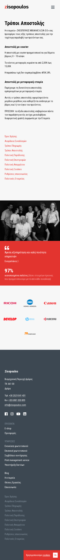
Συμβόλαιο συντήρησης (16, 455)
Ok (55, 555)
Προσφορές (10, 433)
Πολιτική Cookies (13, 169)
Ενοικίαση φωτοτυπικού (16, 446)
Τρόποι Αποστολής (14, 150)
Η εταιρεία (10, 477)
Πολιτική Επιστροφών (15, 160)
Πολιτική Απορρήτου (15, 164)
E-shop (8, 428)
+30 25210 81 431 (17, 395)
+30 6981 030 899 (16, 400)
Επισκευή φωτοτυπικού (16, 450)
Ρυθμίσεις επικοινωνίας (16, 174)
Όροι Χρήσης (11, 136)
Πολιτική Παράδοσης (15, 155)
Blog (7, 473)
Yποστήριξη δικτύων (14, 465)
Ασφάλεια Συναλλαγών (15, 141)
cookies (46, 555)
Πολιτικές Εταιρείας (14, 178)
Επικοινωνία (10, 487)
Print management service (17, 460)
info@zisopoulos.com (15, 405)
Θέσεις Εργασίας (13, 482)
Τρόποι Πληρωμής (13, 145)
